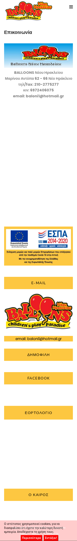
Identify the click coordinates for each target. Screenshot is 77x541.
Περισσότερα (31, 538)
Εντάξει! (51, 538)
